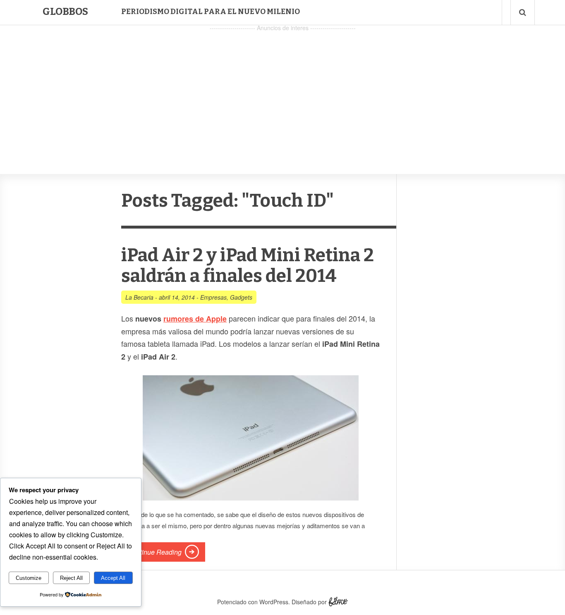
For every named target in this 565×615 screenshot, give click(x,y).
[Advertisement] (282, 91)
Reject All (71, 578)
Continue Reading (155, 552)
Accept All (113, 578)
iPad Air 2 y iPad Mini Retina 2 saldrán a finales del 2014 (247, 265)
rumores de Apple (195, 318)
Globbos (65, 11)
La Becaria (139, 297)
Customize (28, 578)
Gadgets (241, 297)
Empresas (213, 297)
